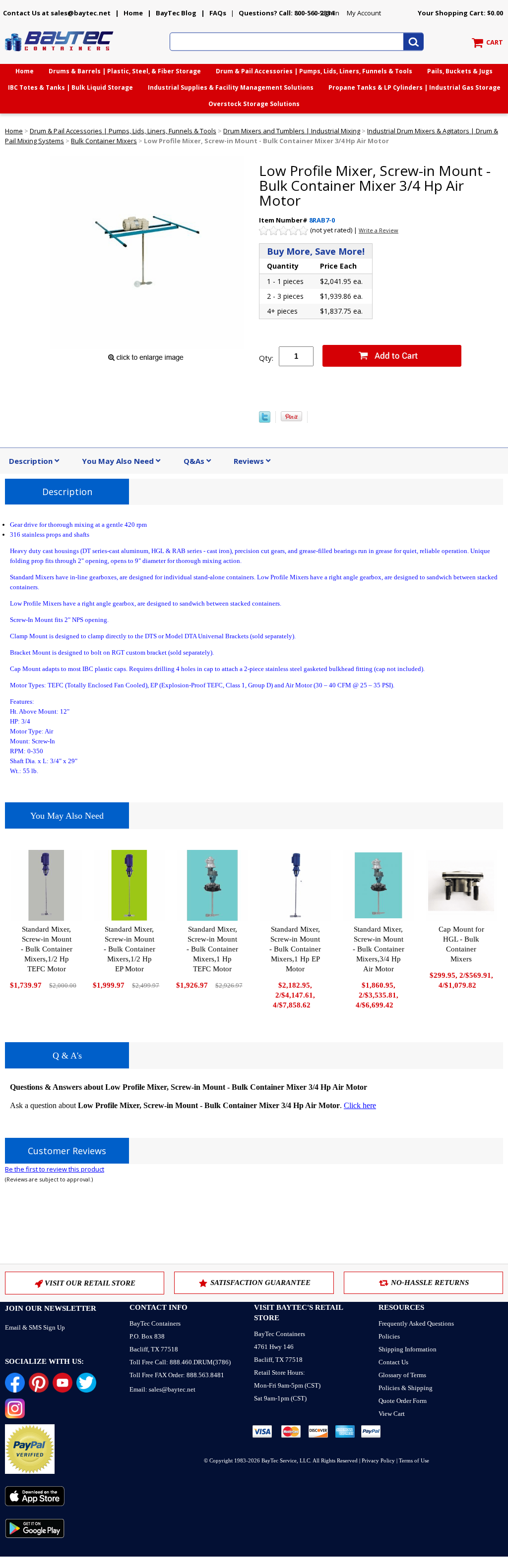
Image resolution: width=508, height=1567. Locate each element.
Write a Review (378, 230)
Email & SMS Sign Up (35, 1327)
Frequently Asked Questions (416, 1323)
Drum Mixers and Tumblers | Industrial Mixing (291, 130)
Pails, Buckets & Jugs (460, 71)
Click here (360, 1105)
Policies (389, 1336)
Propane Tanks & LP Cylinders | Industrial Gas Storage (414, 87)
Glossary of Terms (402, 1375)
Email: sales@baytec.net (162, 1389)
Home (133, 12)
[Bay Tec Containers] (59, 54)
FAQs (217, 12)
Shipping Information (408, 1349)
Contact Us (393, 1362)
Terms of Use (414, 1460)
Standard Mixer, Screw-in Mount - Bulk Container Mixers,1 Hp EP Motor (295, 949)
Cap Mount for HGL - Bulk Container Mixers (461, 944)
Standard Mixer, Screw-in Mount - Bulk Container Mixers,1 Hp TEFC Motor (212, 949)
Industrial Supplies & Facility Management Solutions (231, 87)
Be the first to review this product (54, 1169)
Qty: (266, 358)
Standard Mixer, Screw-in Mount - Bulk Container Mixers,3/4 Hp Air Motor (378, 949)
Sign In (329, 12)
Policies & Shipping (406, 1388)
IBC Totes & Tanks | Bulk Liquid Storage (70, 87)
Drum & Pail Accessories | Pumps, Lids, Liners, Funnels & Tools (314, 71)
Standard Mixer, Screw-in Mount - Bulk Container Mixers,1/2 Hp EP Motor (129, 949)
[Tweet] (264, 420)
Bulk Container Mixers (104, 140)
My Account (364, 12)
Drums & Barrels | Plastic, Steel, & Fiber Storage (125, 71)
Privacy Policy (378, 1460)
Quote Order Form (403, 1400)
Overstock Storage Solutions (254, 104)
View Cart (392, 1413)
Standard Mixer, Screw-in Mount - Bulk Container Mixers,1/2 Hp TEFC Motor (46, 949)
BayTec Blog (176, 12)
